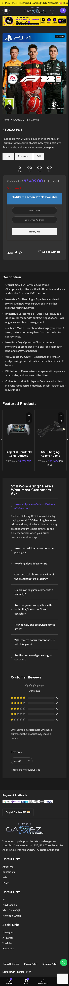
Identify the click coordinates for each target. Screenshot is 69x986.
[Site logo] (34, 10)
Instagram (8, 932)
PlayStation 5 (10, 904)
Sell (39, 156)
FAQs (6, 882)
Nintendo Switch (12, 915)
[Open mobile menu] (6, 10)
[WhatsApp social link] (20, 252)
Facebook (8, 948)
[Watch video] (9, 108)
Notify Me (34, 231)
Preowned (23, 156)
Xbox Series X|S (11, 910)
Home (6, 119)
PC (4, 899)
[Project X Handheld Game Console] (18, 430)
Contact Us (9, 872)
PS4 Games (32, 119)
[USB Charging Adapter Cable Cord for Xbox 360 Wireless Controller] (50, 430)
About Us (8, 866)
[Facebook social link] (16, 252)
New (8, 156)
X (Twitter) (8, 937)
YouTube (7, 943)
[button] (29, 421)
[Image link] (24, 828)
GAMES (17, 119)
